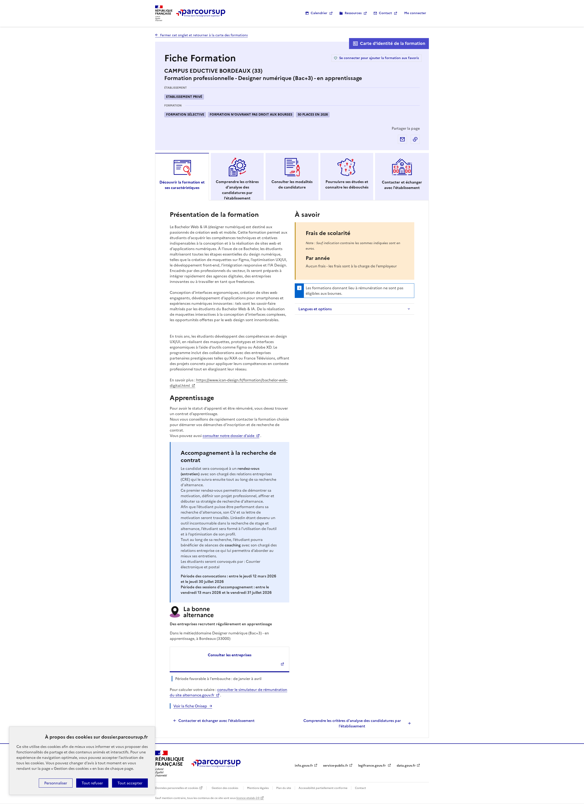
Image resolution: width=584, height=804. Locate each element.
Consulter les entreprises (229, 655)
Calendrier (319, 13)
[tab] (182, 176)
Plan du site (283, 788)
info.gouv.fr (304, 765)
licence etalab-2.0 (247, 798)
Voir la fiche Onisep (190, 706)
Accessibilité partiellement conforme (323, 788)
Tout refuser (92, 783)
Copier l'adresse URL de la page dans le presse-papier (415, 139)
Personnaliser (55, 783)
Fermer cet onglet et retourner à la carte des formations (204, 35)
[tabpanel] (292, 469)
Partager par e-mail (402, 139)
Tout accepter (129, 783)
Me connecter (415, 13)
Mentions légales (258, 788)
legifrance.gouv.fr (372, 765)
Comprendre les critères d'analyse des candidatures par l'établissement (352, 723)
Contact (385, 13)
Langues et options (315, 309)
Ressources (353, 13)
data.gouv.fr (406, 765)
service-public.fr (335, 765)
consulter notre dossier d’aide (228, 435)
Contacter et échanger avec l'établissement (216, 720)
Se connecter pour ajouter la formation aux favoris (379, 58)
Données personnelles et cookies (176, 788)
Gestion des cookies (225, 788)
